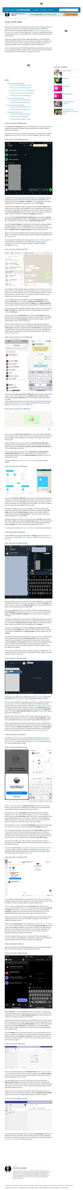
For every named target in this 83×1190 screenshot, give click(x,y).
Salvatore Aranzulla (9, 23)
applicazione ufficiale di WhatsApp (19, 135)
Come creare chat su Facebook (16, 105)
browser (15, 698)
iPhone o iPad (14, 814)
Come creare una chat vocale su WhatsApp (22, 93)
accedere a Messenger (37, 741)
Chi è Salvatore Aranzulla (16, 1185)
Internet (51, 10)
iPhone (33, 198)
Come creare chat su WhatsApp (16, 83)
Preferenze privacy (69, 1185)
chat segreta (23, 835)
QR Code (24, 294)
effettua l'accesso (24, 908)
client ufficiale (25, 698)
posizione (39, 636)
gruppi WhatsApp (11, 236)
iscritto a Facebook (16, 738)
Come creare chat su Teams (15, 112)
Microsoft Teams (35, 947)
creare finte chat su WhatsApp (27, 528)
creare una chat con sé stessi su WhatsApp (21, 405)
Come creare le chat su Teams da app (20, 114)
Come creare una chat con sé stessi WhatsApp (23, 90)
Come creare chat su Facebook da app (21, 107)
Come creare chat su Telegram (16, 98)
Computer (36, 10)
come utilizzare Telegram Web (42, 705)
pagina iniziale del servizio (40, 924)
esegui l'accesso (36, 814)
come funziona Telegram (16, 654)
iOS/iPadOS (39, 601)
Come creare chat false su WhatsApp (20, 95)
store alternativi (36, 1011)
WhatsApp (36, 30)
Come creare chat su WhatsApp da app (21, 85)
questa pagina (22, 508)
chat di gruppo (16, 628)
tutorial (6, 938)
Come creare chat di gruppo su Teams (21, 119)
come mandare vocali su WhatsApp (29, 460)
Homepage (7, 1185)
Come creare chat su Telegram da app (20, 100)
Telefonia (43, 10)
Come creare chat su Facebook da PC (20, 109)
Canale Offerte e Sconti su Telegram (18, 14)
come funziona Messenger (29, 847)
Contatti (36, 1185)
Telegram (42, 30)
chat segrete (28, 619)
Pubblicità (41, 1185)
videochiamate (28, 853)
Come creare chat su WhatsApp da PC (21, 88)
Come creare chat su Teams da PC (20, 116)
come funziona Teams (10, 1139)
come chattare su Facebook (44, 847)
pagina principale (21, 1080)
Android (27, 198)
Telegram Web (40, 697)
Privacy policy (54, 1185)
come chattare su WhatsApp (39, 240)
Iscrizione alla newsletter (28, 1185)
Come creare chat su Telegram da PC (20, 102)
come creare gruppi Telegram (39, 730)
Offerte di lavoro (47, 1185)
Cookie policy (61, 1185)
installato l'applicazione (28, 537)
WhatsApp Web (44, 289)
